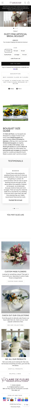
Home (15, 31)
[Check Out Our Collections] (15, 299)
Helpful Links (15, 373)
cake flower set (15, 58)
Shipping (12, 42)
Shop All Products (15, 368)
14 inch (24, 54)
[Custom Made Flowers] (15, 255)
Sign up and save (15, 395)
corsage (16, 54)
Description (15, 73)
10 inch (16, 51)
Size (15, 47)
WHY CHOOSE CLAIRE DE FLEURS (15, 77)
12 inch (8, 51)
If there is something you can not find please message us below (15, 82)
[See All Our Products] (15, 343)
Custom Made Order (15, 281)
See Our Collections (15, 325)
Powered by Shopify (15, 406)
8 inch (23, 51)
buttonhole (7, 54)
